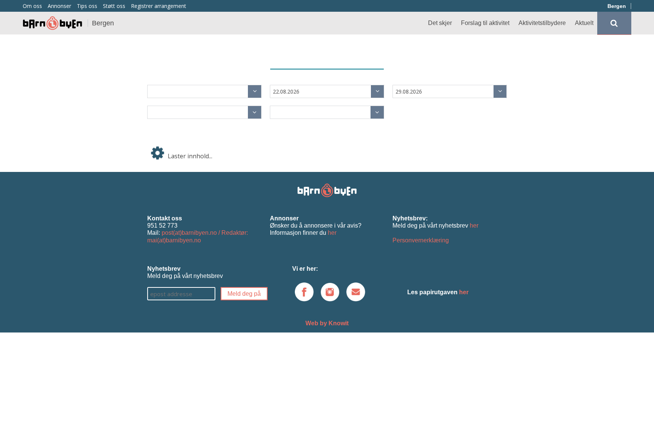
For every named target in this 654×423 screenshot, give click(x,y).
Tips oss (87, 5)
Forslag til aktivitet (485, 23)
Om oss (32, 5)
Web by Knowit (327, 323)
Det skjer (440, 23)
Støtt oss (114, 5)
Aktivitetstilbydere (542, 23)
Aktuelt (584, 23)
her (332, 232)
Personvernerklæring (420, 240)
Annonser (59, 5)
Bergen (616, 6)
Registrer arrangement (158, 5)
